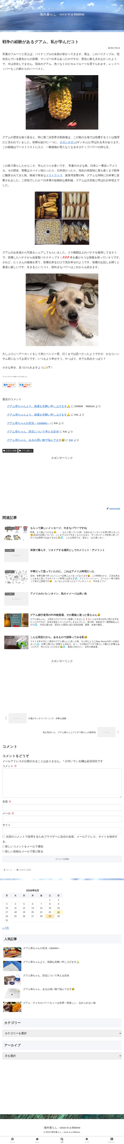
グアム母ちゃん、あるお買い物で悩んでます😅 (36, 440)
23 (58, 912)
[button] (114, 681)
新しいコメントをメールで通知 (24, 846)
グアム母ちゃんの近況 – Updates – (28, 423)
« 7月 (5, 927)
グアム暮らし (27, 451)
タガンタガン (68, 142)
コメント (9, 766)
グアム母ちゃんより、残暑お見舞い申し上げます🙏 (38, 406)
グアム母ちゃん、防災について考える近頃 (33, 431)
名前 (6, 801)
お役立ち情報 (11, 451)
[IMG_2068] (62, 345)
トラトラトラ (54, 175)
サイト (6, 825)
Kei (71, 440)
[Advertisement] (62, 481)
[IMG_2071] (62, 128)
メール (8, 813)
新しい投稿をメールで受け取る (24, 851)
